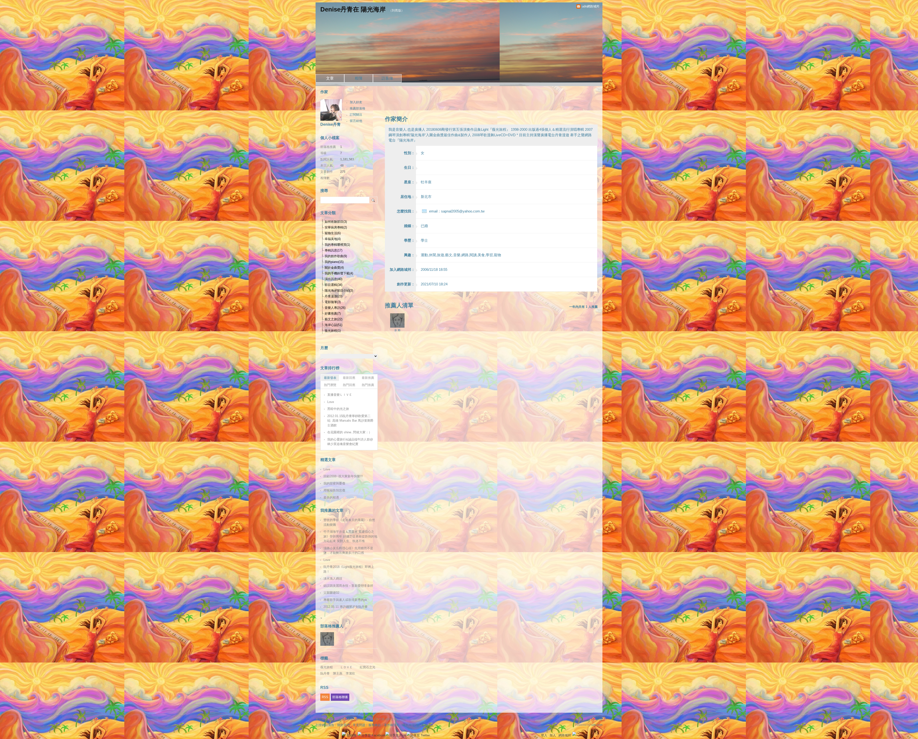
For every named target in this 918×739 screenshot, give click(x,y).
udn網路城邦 (590, 6)
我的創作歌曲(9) (336, 256)
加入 (553, 735)
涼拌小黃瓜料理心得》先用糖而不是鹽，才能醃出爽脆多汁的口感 (348, 550)
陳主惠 (337, 673)
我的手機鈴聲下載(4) (339, 273)
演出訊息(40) (333, 279)
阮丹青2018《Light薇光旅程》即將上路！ (348, 569)
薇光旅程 (326, 667)
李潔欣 (350, 673)
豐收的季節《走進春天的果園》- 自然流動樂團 (349, 522)
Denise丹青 (330, 124)
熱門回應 (349, 385)
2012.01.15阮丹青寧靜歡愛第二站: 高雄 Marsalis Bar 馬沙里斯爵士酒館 (350, 420)
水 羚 (397, 330)
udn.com (596, 725)
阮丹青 (325, 673)
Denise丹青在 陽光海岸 (353, 9)
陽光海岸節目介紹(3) (339, 290)
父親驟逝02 (331, 592)
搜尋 (373, 200)
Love (330, 402)
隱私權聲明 (410, 725)
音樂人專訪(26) (335, 308)
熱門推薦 (368, 385)
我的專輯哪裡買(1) (337, 244)
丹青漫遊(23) (333, 296)
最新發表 (330, 378)
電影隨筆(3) (333, 302)
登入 (544, 735)
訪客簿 (387, 78)
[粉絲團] (344, 734)
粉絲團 (351, 735)
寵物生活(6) (333, 233)
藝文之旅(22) (333, 319)
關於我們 (343, 725)
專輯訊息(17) (333, 250)
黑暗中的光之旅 (338, 409)
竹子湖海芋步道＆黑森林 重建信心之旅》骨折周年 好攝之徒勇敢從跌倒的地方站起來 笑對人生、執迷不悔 (350, 536)
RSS (325, 697)
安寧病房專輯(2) (336, 227)
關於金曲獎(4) (334, 267)
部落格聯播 (340, 697)
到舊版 (396, 10)
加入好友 (356, 102)
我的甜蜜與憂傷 (334, 483)
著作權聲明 (391, 725)
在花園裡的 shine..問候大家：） (349, 432)
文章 (330, 78)
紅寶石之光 (367, 667)
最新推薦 (368, 378)
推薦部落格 (357, 108)
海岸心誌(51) (333, 325)
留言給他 (356, 121)
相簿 (358, 78)
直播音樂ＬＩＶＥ (339, 395)
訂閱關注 (356, 114)
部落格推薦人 (331, 626)
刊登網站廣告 (325, 725)
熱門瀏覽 (330, 385)
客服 (424, 725)
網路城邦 (564, 735)
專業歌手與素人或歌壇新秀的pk (345, 600)
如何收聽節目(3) (336, 221)
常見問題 (359, 725)
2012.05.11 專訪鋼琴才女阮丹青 (345, 607)
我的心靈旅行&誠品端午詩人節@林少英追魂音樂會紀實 (350, 442)
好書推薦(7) (333, 313)
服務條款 (374, 725)
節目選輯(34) (333, 285)
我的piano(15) (334, 262)
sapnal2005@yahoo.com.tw (463, 211)
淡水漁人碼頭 (332, 578)
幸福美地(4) (333, 239)
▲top (599, 719)
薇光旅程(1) (333, 330)
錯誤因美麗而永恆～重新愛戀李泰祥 (348, 585)
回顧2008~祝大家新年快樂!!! (343, 476)
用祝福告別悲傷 (334, 490)
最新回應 (349, 378)
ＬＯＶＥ (346, 667)
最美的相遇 (331, 497)
